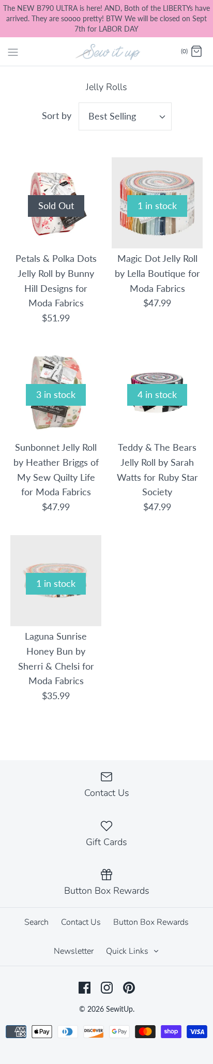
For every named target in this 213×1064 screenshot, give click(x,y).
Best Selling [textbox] (112, 116)
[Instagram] (107, 988)
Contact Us (81, 922)
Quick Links (128, 951)
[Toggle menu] (13, 51)
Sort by (56, 115)
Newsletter (74, 951)
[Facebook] (84, 988)
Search (36, 922)
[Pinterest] (129, 988)
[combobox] (125, 116)
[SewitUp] (107, 51)
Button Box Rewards (151, 922)
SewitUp (119, 1008)
